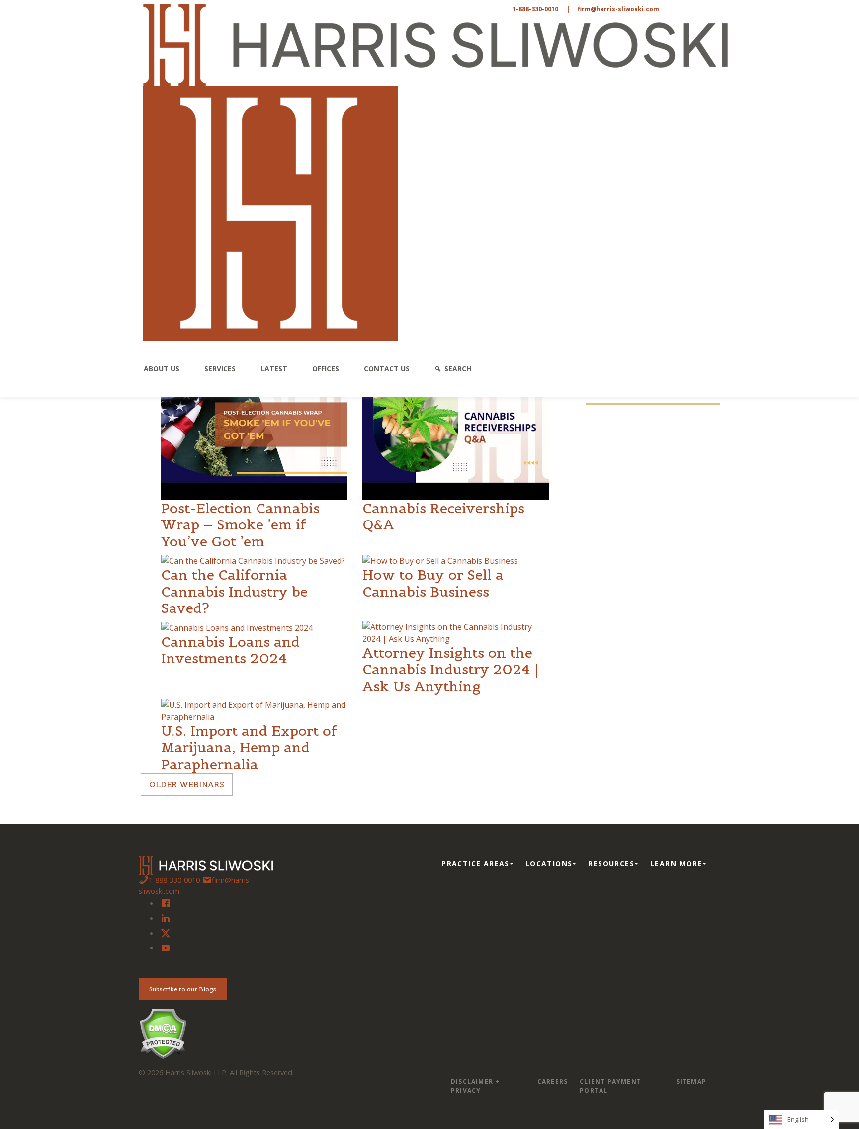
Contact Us (387, 368)
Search (457, 368)
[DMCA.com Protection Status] (163, 1033)
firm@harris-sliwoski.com (618, 9)
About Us (161, 368)
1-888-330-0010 (535, 9)
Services (220, 368)
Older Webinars (186, 784)
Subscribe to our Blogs (182, 989)
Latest (273, 368)
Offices (325, 368)
